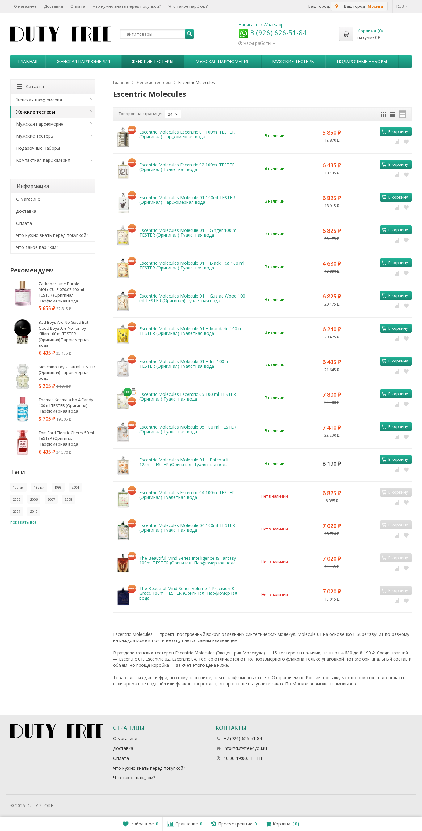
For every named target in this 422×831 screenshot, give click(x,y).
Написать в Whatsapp (261, 25)
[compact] (402, 114)
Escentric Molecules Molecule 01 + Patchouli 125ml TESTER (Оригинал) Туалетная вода (183, 462)
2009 (16, 511)
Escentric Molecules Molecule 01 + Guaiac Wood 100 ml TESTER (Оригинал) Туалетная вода (192, 298)
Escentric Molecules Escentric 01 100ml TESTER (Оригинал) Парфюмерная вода (187, 134)
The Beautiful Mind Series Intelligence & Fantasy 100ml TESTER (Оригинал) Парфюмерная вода (187, 560)
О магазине (25, 6)
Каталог (35, 86)
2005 (16, 499)
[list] (393, 114)
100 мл (18, 487)
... (405, 61)
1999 (58, 487)
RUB (400, 6)
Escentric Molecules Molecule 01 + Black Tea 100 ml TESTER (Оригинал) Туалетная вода (191, 265)
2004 (75, 487)
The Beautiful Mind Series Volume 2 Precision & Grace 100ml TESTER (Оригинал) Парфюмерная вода (188, 593)
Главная (27, 61)
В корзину (398, 131)
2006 (34, 499)
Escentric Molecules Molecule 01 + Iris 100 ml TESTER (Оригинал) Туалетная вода (184, 363)
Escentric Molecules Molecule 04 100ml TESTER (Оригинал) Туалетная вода (187, 527)
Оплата (77, 6)
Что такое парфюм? (188, 6)
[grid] (383, 114)
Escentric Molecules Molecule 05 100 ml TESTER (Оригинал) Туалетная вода (187, 429)
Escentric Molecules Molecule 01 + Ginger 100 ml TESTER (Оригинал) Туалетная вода (188, 232)
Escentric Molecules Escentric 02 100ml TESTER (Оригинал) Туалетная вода (187, 167)
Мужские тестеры (293, 61)
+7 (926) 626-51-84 (243, 738)
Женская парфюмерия (83, 61)
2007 (51, 499)
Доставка (53, 6)
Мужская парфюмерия (223, 61)
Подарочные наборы (362, 61)
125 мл (39, 487)
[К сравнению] (397, 141)
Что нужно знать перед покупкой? (127, 6)
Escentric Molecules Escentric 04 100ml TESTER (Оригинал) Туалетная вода (187, 495)
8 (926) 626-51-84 (277, 32)
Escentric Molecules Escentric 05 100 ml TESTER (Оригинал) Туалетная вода (187, 396)
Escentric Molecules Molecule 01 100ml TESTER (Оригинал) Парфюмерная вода (187, 200)
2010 (34, 511)
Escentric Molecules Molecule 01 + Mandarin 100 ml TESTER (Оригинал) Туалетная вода (191, 331)
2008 (68, 499)
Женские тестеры (152, 61)
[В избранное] (406, 141)
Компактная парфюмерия (43, 160)
